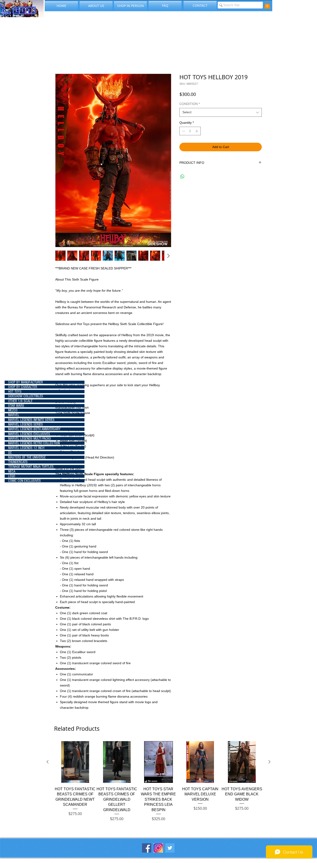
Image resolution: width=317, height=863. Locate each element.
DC (10, 452)
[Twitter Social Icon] (170, 848)
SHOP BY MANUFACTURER (25, 382)
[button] (267, 5)
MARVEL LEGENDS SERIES (25, 424)
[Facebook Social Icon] (146, 848)
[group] (158, 781)
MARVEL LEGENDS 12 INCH (26, 447)
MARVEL (13, 415)
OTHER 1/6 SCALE (20, 401)
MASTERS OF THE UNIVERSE (27, 457)
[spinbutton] (190, 131)
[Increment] (197, 131)
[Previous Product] (47, 762)
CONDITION (189, 104)
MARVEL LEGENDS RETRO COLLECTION (34, 443)
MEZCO (12, 410)
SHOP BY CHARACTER (22, 387)
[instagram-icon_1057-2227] (158, 848)
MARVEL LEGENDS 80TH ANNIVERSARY (34, 429)
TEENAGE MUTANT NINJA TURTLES (31, 466)
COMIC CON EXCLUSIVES (24, 480)
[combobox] (220, 112)
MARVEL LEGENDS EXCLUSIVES (29, 434)
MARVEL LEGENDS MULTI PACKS (29, 438)
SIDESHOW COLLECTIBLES (25, 396)
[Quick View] (75, 762)
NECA (11, 471)
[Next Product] (269, 762)
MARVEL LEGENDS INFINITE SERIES (31, 419)
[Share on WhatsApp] (182, 176)
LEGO (11, 476)
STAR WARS (16, 405)
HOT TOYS (15, 391)
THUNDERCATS (18, 462)
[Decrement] (183, 131)
